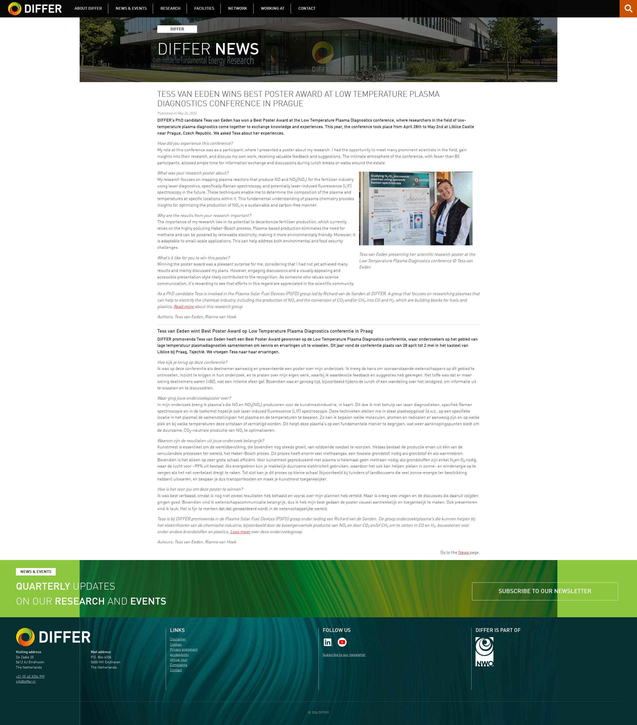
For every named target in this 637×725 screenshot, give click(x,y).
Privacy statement (184, 649)
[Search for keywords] (629, 10)
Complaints (178, 665)
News (463, 553)
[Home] (53, 637)
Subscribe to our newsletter (545, 592)
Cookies (176, 644)
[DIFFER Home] (35, 5)
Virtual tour (178, 660)
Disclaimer (178, 639)
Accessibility (179, 655)
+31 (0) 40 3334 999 (30, 676)
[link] (328, 642)
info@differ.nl (26, 681)
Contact (176, 670)
